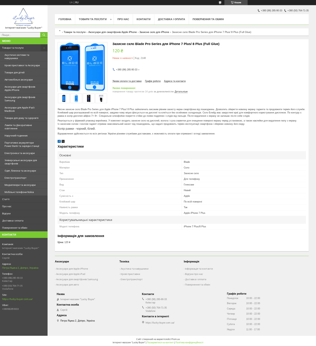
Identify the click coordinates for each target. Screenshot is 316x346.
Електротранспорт (16, 177)
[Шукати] (44, 35)
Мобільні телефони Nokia (19, 192)
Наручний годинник (16, 135)
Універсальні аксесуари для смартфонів (21, 162)
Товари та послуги (13, 47)
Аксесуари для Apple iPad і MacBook (20, 109)
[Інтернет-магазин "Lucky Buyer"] (24, 17)
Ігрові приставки (130, 274)
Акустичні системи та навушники (17, 56)
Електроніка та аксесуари (20, 153)
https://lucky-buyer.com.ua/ (17, 299)
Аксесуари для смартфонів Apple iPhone (20, 88)
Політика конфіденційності (189, 342)
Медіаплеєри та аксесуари (20, 185)
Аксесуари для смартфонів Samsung (20, 98)
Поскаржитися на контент (160, 342)
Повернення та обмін (14, 227)
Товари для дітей (15, 72)
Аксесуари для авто (67, 284)
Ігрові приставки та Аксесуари (22, 65)
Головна (65, 19)
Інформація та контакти (199, 268)
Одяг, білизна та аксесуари (20, 170)
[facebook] (59, 142)
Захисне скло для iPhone (154, 32)
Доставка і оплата (12, 220)
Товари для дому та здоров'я (21, 118)
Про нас (6, 206)
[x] (63, 142)
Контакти (144, 19)
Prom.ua (175, 339)
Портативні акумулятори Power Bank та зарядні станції (22, 144)
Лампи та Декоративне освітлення (18, 126)
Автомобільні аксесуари (19, 79)
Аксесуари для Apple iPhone (72, 268)
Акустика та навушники (134, 268)
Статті (6, 199)
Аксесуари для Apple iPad (70, 274)
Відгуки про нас (194, 274)
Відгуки (6, 213)
